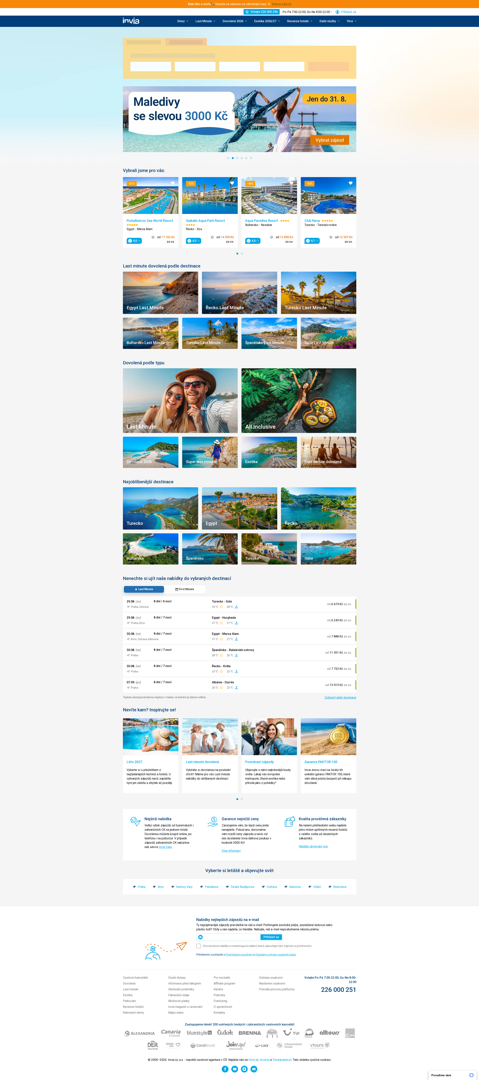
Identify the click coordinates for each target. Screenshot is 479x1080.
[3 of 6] (237, 158)
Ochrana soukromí (271, 977)
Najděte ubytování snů (313, 846)
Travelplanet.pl (282, 1060)
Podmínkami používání (239, 954)
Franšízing (220, 1001)
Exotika (128, 995)
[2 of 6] (233, 158)
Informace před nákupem (184, 983)
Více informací (231, 851)
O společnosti (223, 1007)
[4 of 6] (242, 158)
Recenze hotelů (133, 1007)
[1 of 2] (237, 253)
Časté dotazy (177, 977)
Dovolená (129, 983)
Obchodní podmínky (181, 989)
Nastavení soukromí (272, 983)
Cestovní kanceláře (135, 977)
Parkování (129, 1001)
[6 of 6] (251, 158)
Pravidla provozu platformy (277, 989)
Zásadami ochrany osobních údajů (275, 954)
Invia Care (165, 847)
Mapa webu (176, 1012)
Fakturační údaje (178, 995)
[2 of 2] (242, 253)
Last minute (130, 989)
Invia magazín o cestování (185, 1007)
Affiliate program (224, 983)
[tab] (144, 589)
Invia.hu (265, 1060)
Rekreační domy (133, 1012)
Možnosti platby (179, 1001)
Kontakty (219, 1012)
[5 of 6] (246, 158)
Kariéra (218, 989)
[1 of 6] (228, 158)
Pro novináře (222, 977)
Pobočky (219, 995)
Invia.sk (253, 1060)
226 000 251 (338, 989)
